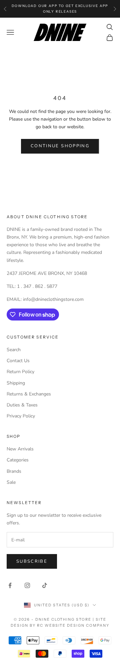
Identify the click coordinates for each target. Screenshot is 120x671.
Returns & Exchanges (29, 394)
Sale (11, 482)
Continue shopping (60, 146)
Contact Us (18, 360)
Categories (18, 460)
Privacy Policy (21, 416)
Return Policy (20, 371)
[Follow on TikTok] (44, 585)
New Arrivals (20, 449)
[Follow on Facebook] (10, 585)
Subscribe (31, 561)
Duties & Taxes (22, 405)
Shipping (16, 383)
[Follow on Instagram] (27, 585)
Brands (14, 471)
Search (14, 349)
